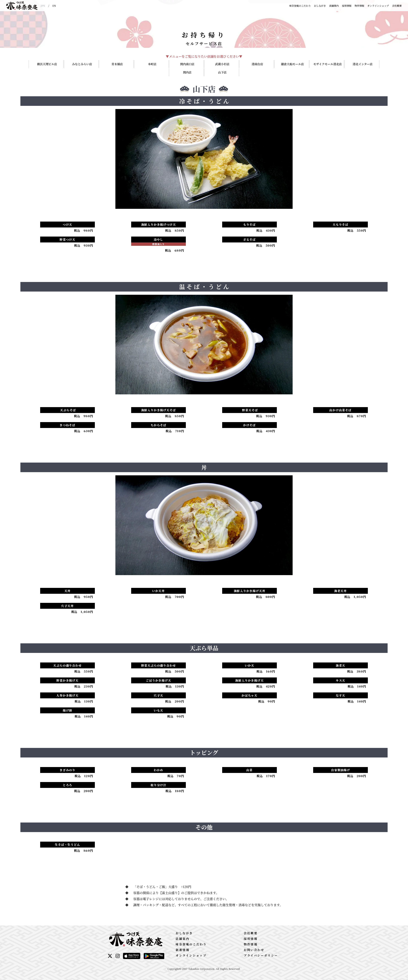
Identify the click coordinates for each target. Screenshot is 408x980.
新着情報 (182, 950)
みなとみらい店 (82, 64)
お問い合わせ (254, 950)
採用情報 (346, 5)
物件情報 (359, 5)
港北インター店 (363, 64)
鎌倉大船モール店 (292, 64)
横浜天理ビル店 (47, 64)
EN (54, 5)
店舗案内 (334, 5)
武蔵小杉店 (222, 64)
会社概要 (397, 5)
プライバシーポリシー (261, 955)
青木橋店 (117, 64)
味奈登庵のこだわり (300, 5)
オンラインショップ (378, 5)
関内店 (187, 72)
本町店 (152, 64)
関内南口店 (187, 64)
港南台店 (257, 64)
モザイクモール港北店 (327, 64)
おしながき (320, 5)
